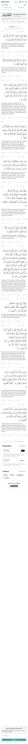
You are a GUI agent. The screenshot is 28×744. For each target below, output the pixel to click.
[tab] (7, 8)
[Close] (26, 727)
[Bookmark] (8, 31)
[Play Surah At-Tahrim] (5, 31)
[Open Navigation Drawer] (25, 1)
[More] (26, 31)
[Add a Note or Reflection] (23, 31)
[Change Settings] (25, 5)
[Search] (22, 1)
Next (23, 450)
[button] (6, 5)
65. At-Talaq (6, 460)
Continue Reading (19, 441)
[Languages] (20, 1)
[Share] (20, 31)
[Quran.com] (5, 2)
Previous (22, 460)
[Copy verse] (18, 31)
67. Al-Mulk (6, 450)
